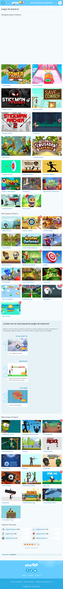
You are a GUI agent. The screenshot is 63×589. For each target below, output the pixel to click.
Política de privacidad (16, 582)
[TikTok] (31, 570)
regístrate (48, 3)
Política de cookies (29, 582)
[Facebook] (27, 570)
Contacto (30, 575)
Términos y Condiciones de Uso (44, 582)
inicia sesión (37, 3)
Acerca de (38, 575)
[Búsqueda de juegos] (60, 3)
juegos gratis (6, 554)
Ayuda (24, 575)
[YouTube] (35, 570)
